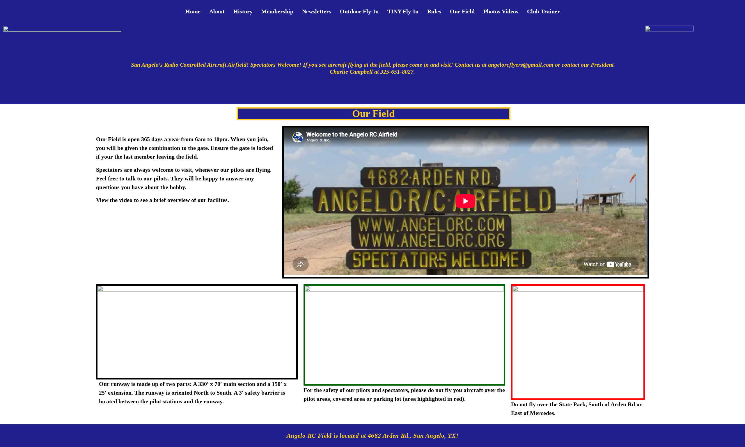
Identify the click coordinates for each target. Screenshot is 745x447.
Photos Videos (500, 11)
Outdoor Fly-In (359, 11)
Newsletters (316, 11)
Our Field (462, 11)
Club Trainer (543, 11)
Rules (434, 11)
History (243, 11)
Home (193, 11)
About (217, 11)
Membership (277, 11)
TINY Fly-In (402, 11)
